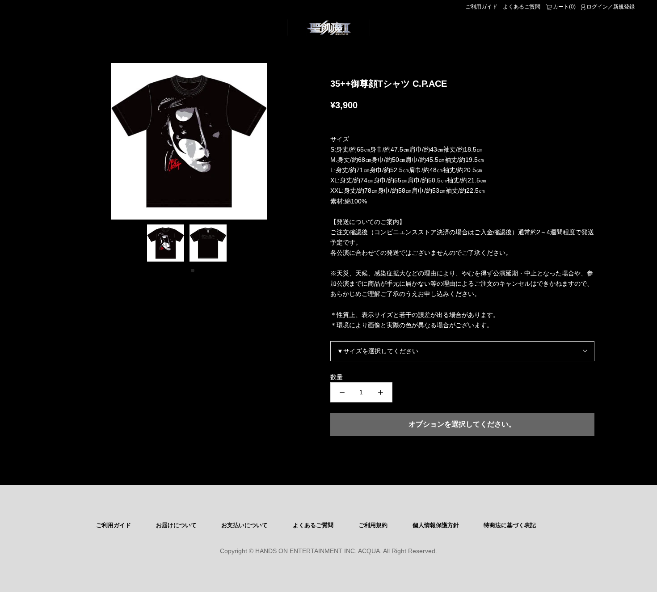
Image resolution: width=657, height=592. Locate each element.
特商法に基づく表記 (510, 525)
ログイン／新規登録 (610, 7)
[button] (185, 270)
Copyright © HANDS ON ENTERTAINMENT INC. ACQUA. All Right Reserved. (328, 550)
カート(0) (564, 7)
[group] (189, 141)
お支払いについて (244, 525)
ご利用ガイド (481, 7)
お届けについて (176, 525)
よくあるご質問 (521, 7)
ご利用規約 (372, 525)
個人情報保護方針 (436, 525)
